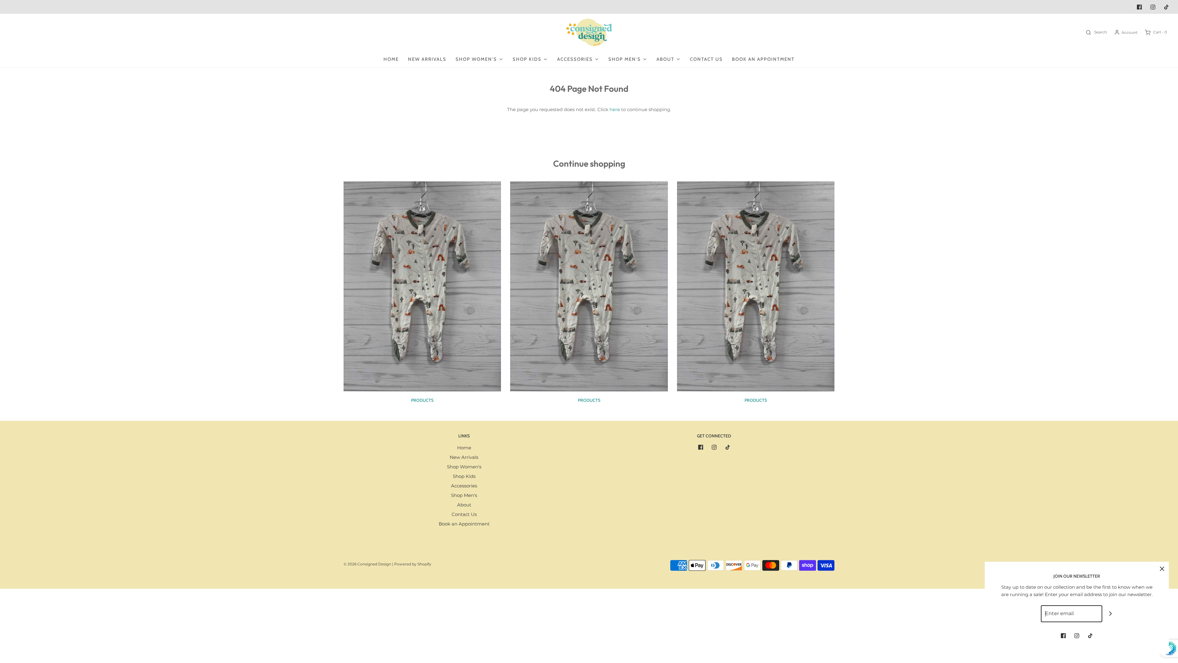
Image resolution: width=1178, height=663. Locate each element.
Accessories (464, 486)
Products (422, 400)
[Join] (1110, 613)
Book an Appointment (763, 59)
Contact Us (706, 59)
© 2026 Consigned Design (367, 564)
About (464, 505)
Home (391, 59)
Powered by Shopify (412, 564)
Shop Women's (464, 467)
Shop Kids (464, 476)
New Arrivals (427, 59)
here (615, 109)
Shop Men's (464, 495)
